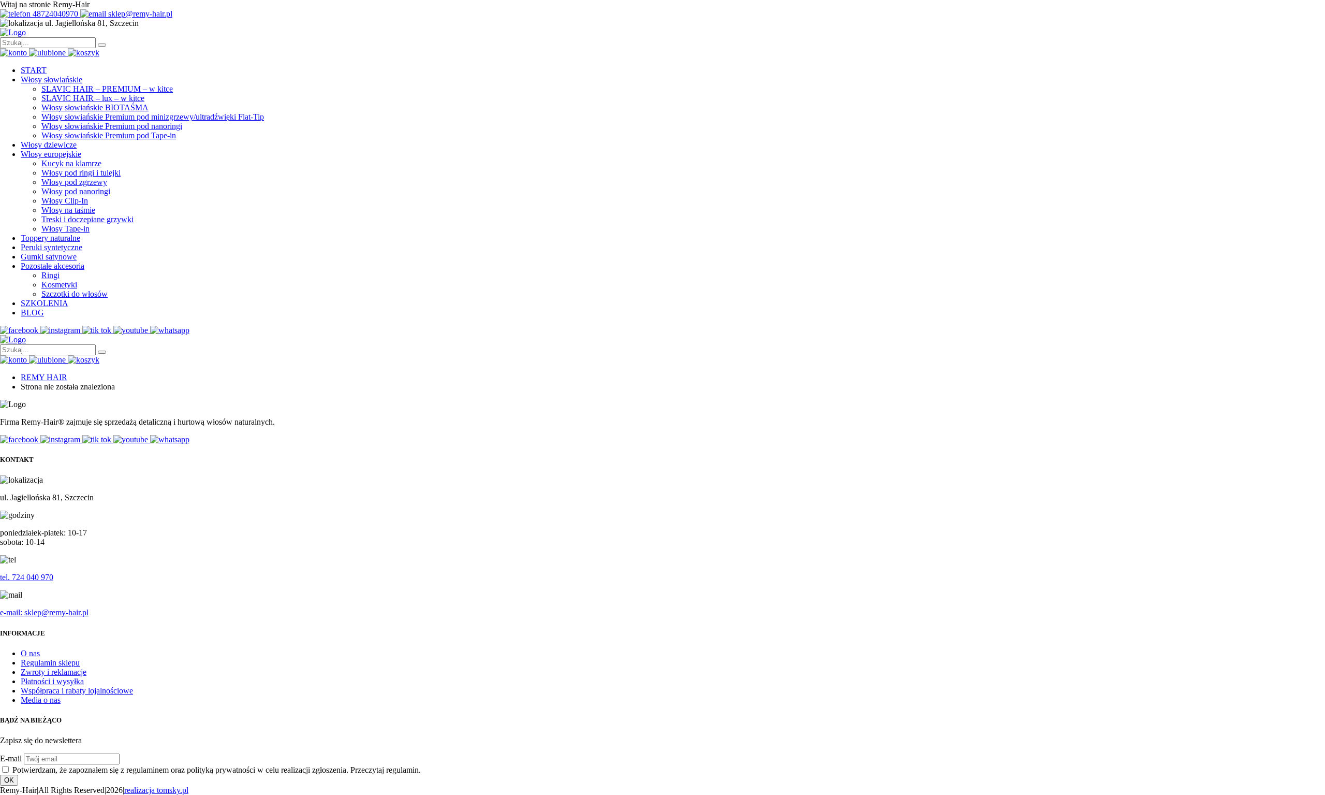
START (34, 70)
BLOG (32, 312)
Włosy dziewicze (49, 144)
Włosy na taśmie (68, 210)
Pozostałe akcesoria (52, 266)
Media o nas (41, 700)
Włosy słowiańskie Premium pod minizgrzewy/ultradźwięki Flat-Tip (152, 116)
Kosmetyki (59, 284)
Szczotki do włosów (74, 294)
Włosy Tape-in (65, 228)
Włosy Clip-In (64, 200)
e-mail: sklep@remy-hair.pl (44, 612)
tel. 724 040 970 (26, 577)
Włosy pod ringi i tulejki (81, 172)
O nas (30, 653)
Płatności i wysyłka (52, 681)
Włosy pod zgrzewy (74, 182)
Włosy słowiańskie (51, 79)
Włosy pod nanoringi (75, 191)
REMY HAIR (44, 377)
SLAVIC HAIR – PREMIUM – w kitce (107, 88)
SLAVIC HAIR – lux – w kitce (92, 98)
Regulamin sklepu (50, 662)
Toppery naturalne (50, 238)
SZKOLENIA (44, 303)
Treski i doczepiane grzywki (87, 219)
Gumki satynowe (49, 256)
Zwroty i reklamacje (53, 672)
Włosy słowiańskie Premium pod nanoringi (111, 126)
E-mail (11, 758)
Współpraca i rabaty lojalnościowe (77, 690)
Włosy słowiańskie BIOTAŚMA (95, 107)
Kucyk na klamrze (71, 163)
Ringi (50, 275)
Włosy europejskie (51, 154)
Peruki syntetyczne (51, 247)
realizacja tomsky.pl (156, 790)
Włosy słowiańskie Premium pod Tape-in (108, 135)
